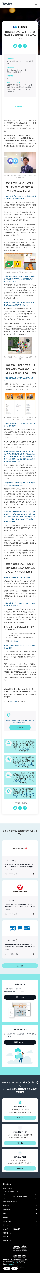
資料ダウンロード (20, 1042)
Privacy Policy (9, 1264)
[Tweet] (15, 46)
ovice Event (14, 641)
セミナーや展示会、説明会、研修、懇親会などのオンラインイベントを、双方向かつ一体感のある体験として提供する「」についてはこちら (24, 778)
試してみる (20, 997)
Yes (7, 1268)
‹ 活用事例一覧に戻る (20, 803)
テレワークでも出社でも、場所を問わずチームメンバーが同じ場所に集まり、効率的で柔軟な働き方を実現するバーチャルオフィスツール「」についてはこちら (24, 746)
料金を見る (20, 1143)
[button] (36, 4)
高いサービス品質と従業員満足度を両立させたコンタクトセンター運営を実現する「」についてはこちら (24, 793)
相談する (20, 1168)
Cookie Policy (16, 1263)
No (14, 1268)
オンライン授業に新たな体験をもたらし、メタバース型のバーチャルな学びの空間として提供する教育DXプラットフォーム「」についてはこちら (24, 762)
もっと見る (20, 966)
